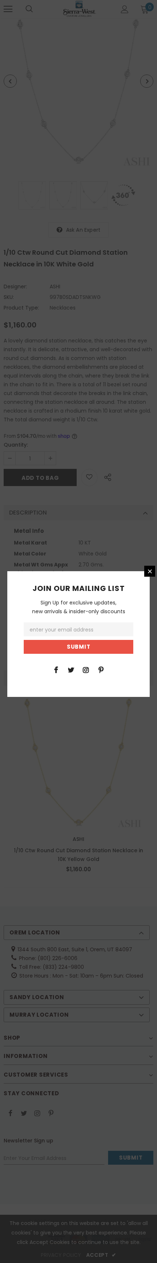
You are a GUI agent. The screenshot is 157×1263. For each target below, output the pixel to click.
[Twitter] (70, 669)
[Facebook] (55, 669)
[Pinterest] (100, 669)
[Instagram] (85, 669)
